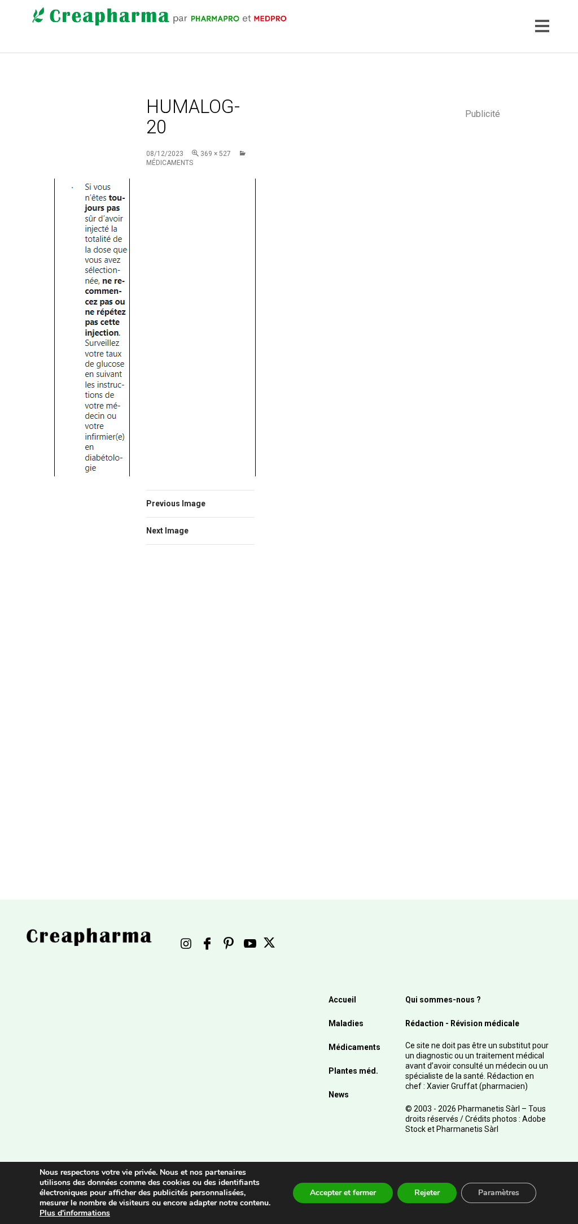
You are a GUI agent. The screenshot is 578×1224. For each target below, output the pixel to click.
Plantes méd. (353, 1070)
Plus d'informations (75, 1213)
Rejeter (427, 1192)
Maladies (346, 1023)
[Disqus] (200, 713)
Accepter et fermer (343, 1192)
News (339, 1094)
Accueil (342, 999)
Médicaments (354, 1047)
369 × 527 (215, 154)
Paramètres (498, 1192)
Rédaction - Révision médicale (462, 1023)
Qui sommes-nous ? (443, 999)
